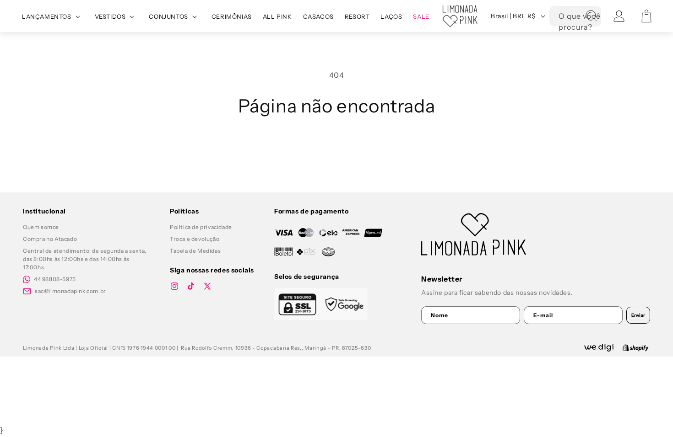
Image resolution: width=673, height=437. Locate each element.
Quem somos (41, 227)
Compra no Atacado (50, 238)
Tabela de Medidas (195, 250)
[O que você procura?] (591, 16)
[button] (53, 16)
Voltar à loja (336, 149)
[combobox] (575, 16)
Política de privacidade (201, 227)
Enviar (638, 315)
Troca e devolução (194, 238)
